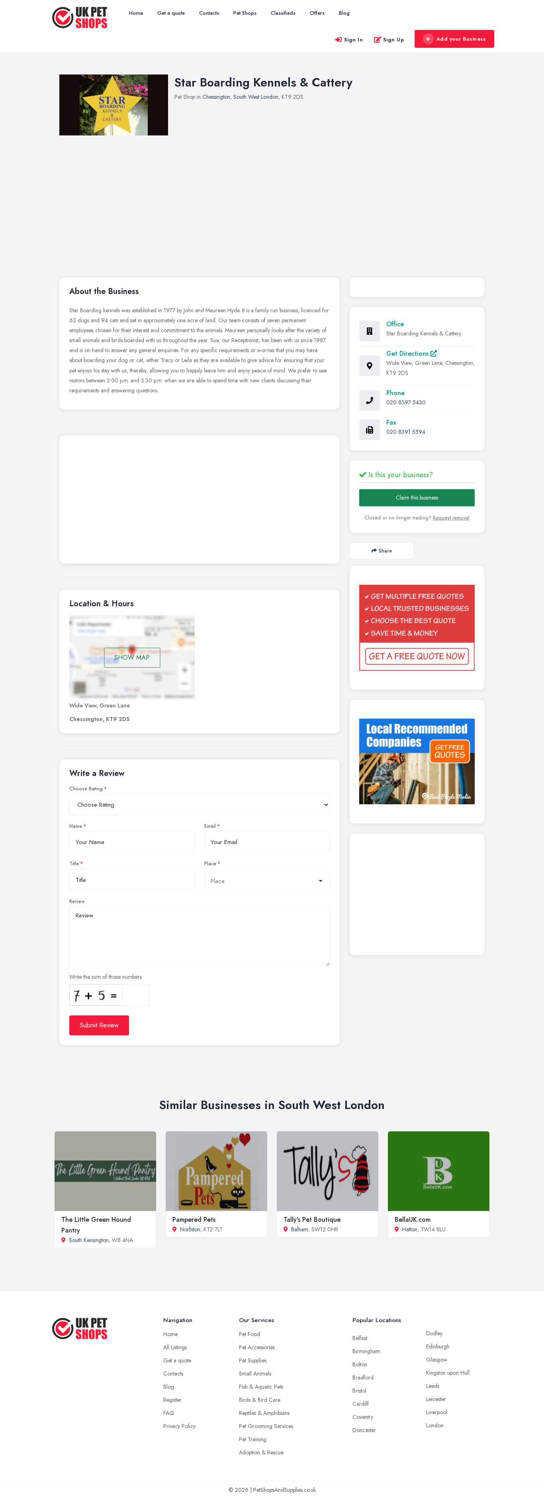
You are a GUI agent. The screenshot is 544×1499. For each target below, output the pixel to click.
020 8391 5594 (405, 432)
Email (210, 826)
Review (77, 901)
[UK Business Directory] (417, 761)
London (435, 1425)
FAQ (168, 1413)
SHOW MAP (132, 657)
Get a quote (171, 13)
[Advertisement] (298, 195)
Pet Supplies (252, 1360)
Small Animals (255, 1374)
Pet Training (252, 1439)
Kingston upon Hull (448, 1373)
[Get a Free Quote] (417, 628)
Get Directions (408, 353)
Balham (299, 1229)
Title (74, 863)
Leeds (432, 1386)
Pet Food (249, 1334)
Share (385, 551)
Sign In (353, 39)
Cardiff (360, 1404)
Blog (344, 13)
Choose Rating (86, 788)
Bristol (359, 1391)
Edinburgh (438, 1346)
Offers (317, 13)
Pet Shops (244, 13)
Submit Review (99, 1025)
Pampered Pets (193, 1219)
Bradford (363, 1377)
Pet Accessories (257, 1347)
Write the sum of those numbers (105, 977)
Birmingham (366, 1351)
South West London (255, 97)
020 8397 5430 (406, 402)
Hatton (409, 1229)
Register (172, 1400)
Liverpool (436, 1412)
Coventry (362, 1417)
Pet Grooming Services (266, 1426)
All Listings (175, 1347)
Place (210, 863)
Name (75, 826)
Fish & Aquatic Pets (261, 1387)
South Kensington (89, 1240)
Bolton (359, 1364)
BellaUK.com (413, 1219)
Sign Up (393, 39)
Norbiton (190, 1229)
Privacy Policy (179, 1426)
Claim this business (417, 498)
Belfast (359, 1338)
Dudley (434, 1333)
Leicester (436, 1399)
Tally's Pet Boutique (312, 1219)
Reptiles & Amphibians (264, 1413)
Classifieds (283, 13)
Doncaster (364, 1430)
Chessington (216, 97)
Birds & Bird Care (259, 1400)
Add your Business (461, 39)
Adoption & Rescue (261, 1452)
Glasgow (436, 1360)
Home (136, 13)
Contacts (209, 13)
